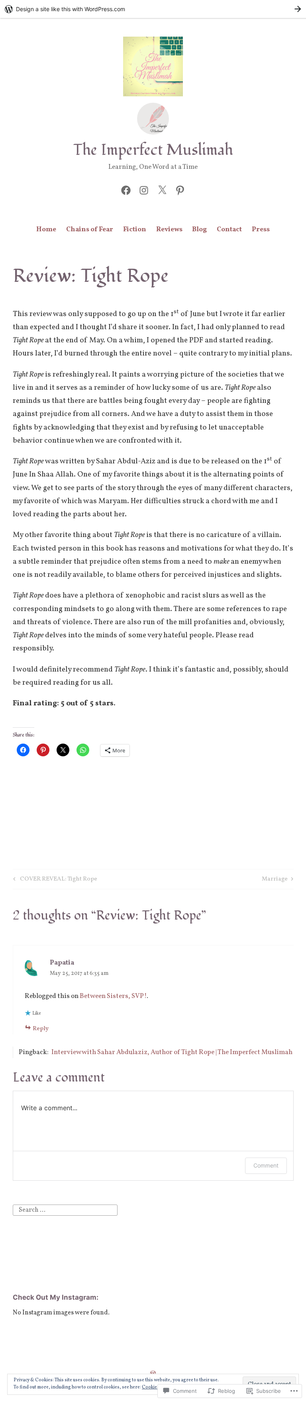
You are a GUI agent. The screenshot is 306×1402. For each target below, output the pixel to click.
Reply (41, 1029)
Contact (229, 229)
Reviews (169, 229)
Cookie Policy (156, 1387)
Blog (199, 229)
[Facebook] (126, 189)
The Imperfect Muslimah (153, 150)
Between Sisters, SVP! (113, 996)
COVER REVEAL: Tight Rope (54, 880)
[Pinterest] (180, 189)
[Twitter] (162, 189)
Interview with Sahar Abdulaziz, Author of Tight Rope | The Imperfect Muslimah (171, 1052)
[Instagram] (144, 189)
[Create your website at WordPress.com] (153, 9)
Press (261, 229)
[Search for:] (65, 1210)
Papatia (62, 962)
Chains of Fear (89, 229)
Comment (266, 1165)
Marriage (275, 880)
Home (46, 229)
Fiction (134, 229)
